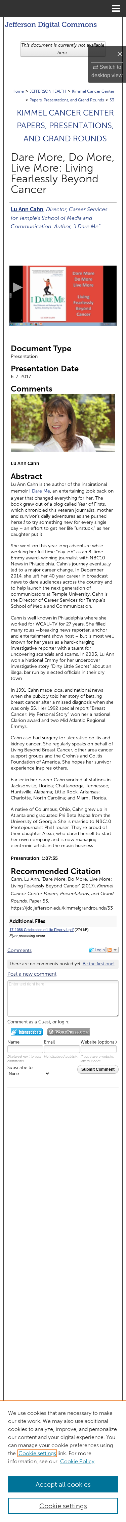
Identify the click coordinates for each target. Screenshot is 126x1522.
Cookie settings (37, 1453)
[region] (63, 1461)
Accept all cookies (63, 1484)
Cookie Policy (77, 1461)
